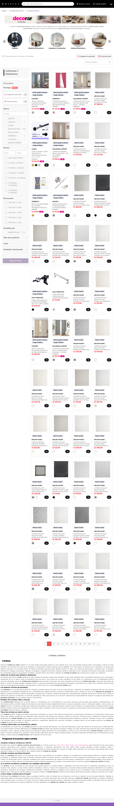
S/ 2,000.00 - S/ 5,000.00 (13, 191)
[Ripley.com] (12, 4)
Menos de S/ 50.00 (15, 158)
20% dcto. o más (14, 202)
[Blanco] (74, 165)
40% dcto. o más (14, 212)
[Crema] (95, 112)
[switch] (25, 94)
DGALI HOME (13, 132)
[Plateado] (39, 165)
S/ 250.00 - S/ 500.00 (16, 173)
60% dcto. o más (14, 222)
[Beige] (74, 112)
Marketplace (14, 232)
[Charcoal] (74, 543)
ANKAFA (11, 119)
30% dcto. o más (14, 207)
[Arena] (95, 405)
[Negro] (36, 165)
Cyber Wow (60, 745)
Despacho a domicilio (87, 56)
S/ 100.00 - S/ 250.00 (16, 168)
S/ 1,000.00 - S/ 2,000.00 (13, 184)
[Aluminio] (53, 215)
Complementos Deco (16, 11)
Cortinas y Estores (33, 11)
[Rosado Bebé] (53, 112)
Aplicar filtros (15, 261)
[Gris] (74, 261)
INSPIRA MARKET (14, 143)
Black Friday (69, 745)
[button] (111, 4)
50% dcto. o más (14, 217)
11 (93, 644)
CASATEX (11, 122)
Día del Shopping (82, 745)
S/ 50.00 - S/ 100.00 (15, 163)
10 (89, 644)
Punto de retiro (106, 56)
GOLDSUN (12, 139)
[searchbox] (50, 4)
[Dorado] (33, 165)
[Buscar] (24, 4)
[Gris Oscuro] (33, 112)
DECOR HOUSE (14, 129)
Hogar (4, 11)
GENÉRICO (12, 136)
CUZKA (10, 125)
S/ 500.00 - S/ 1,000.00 (16, 178)
